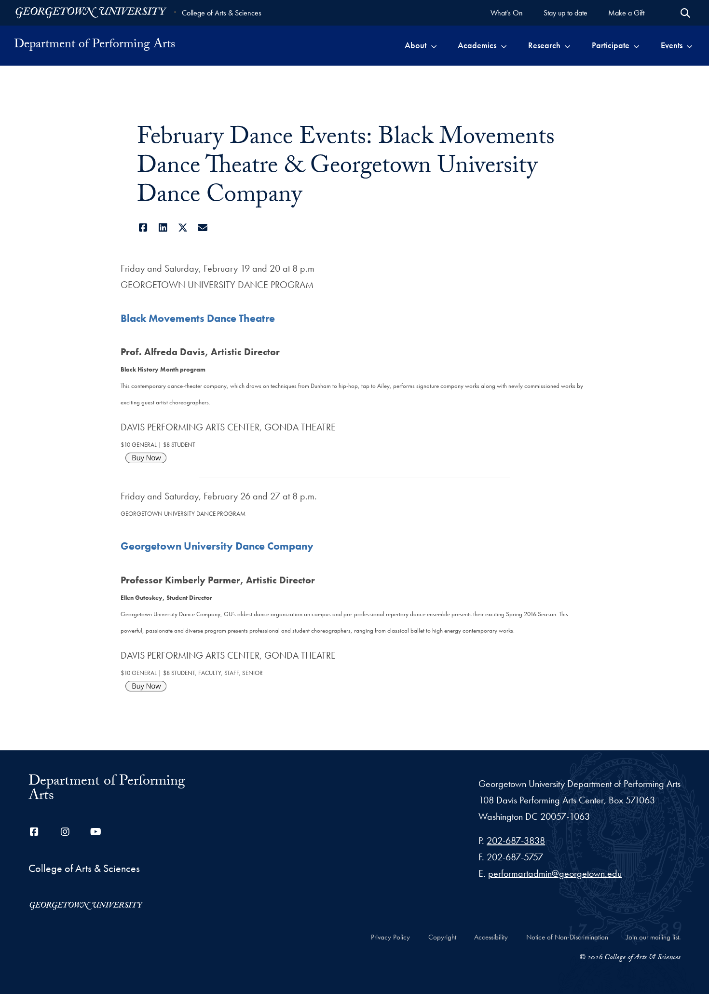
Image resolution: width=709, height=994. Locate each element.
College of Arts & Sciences (221, 13)
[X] (183, 227)
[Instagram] (65, 832)
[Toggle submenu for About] (434, 45)
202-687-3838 (516, 840)
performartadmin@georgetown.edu (555, 873)
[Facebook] (143, 227)
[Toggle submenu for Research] (567, 45)
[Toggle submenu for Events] (689, 45)
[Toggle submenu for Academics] (504, 45)
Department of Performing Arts (94, 45)
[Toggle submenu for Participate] (636, 45)
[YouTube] (96, 832)
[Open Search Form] (685, 13)
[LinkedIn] (163, 227)
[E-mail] (202, 227)
